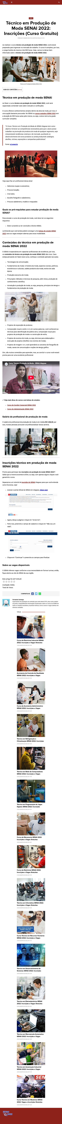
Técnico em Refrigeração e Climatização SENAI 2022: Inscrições (30, 740)
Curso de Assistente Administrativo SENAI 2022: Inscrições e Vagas (30, 707)
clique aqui (44, 490)
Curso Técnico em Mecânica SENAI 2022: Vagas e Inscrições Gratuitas (29, 1101)
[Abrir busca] (59, 2)
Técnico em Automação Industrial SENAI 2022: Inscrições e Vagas (29, 1068)
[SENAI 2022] (5, 2)
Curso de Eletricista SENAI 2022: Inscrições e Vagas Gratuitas (29, 871)
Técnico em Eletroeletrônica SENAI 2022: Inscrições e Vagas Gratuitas (29, 1002)
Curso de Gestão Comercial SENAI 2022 (21, 405)
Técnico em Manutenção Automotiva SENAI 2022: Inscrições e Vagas (30, 1035)
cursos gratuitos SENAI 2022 (45, 113)
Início (31, 18)
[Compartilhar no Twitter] (36, 593)
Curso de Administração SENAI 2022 (20, 409)
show (19, 90)
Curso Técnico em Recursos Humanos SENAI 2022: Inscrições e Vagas (30, 937)
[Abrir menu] (11, 2)
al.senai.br (14, 144)
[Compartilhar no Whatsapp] (40, 593)
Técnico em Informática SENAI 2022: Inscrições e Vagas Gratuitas (30, 904)
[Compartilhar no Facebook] (32, 593)
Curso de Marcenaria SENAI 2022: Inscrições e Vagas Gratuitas (29, 838)
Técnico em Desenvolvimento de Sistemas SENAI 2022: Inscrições (29, 970)
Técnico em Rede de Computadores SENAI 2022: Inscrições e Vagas (30, 773)
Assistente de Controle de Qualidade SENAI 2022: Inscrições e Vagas (30, 674)
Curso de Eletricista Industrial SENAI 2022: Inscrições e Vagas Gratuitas (30, 641)
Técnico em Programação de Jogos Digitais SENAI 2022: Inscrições (29, 806)
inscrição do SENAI (28, 482)
